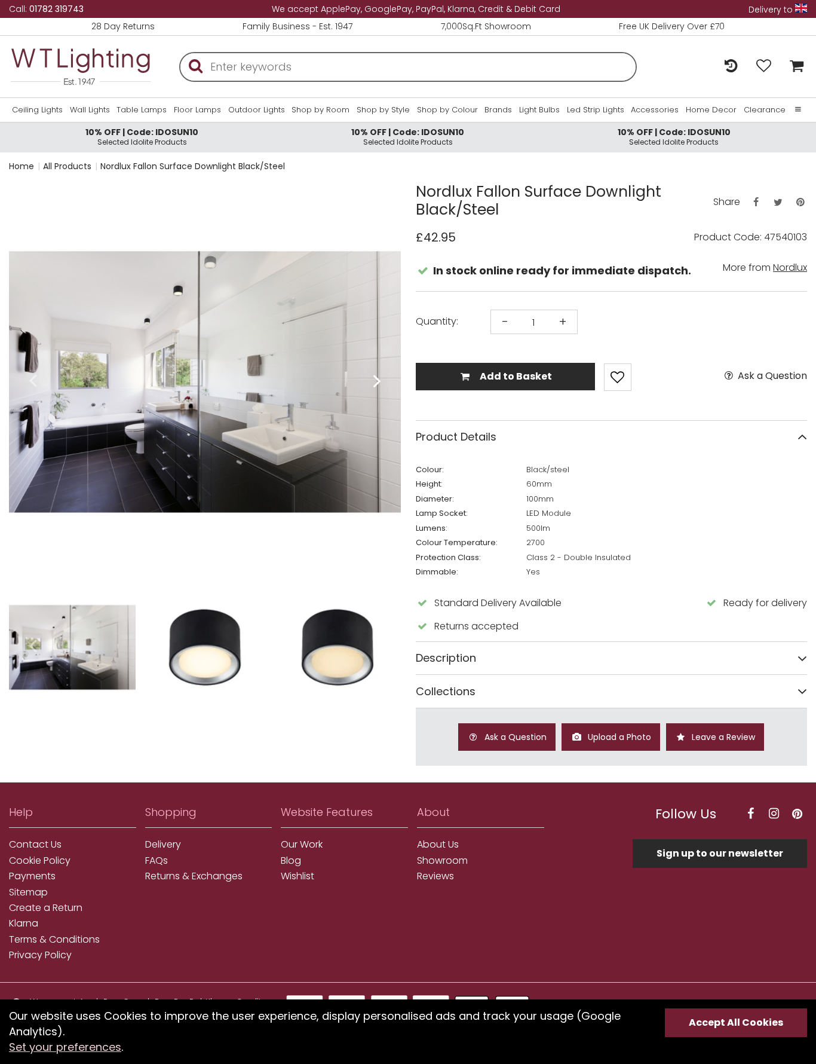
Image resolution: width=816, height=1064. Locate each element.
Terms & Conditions (54, 939)
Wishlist (297, 876)
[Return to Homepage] (80, 67)
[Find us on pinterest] (797, 814)
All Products (67, 166)
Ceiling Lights (37, 110)
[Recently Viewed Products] (730, 66)
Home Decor (711, 110)
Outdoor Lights (256, 110)
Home (21, 166)
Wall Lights (90, 110)
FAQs (156, 860)
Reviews (435, 876)
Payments (32, 876)
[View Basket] (793, 66)
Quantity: (437, 321)
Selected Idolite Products (141, 136)
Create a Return (45, 908)
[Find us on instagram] (773, 814)
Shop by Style (383, 110)
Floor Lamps (197, 110)
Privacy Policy (40, 955)
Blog (291, 860)
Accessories (655, 110)
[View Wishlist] (763, 66)
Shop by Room (320, 110)
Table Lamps (141, 110)
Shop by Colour (447, 110)
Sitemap (28, 892)
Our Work (302, 844)
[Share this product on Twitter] (777, 202)
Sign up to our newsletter (720, 853)
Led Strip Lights (595, 110)
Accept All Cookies (736, 1022)
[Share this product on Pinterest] (800, 202)
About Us (438, 844)
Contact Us (35, 844)
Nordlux (790, 267)
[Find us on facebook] (750, 814)
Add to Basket (515, 376)
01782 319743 (56, 9)
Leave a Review (722, 737)
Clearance (765, 110)
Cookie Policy (39, 860)
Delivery (163, 844)
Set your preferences (65, 1046)
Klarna (23, 923)
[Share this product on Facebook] (755, 202)
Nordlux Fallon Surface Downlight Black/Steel (192, 166)
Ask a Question (771, 376)
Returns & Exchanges (194, 876)
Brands (498, 110)
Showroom (442, 860)
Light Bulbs (539, 110)
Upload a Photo (618, 737)
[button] (32, 381)
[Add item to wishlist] (617, 377)
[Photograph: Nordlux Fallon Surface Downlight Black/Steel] (205, 382)
